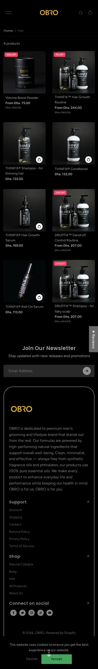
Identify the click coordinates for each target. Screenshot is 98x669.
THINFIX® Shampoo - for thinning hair (24, 170)
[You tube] (49, 612)
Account (15, 510)
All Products (18, 586)
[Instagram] (31, 612)
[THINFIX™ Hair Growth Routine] (73, 72)
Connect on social (29, 603)
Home (8, 31)
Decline (32, 659)
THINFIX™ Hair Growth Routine (72, 99)
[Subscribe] (87, 371)
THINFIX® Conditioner (71, 169)
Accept (56, 659)
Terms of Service (21, 546)
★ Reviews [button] (93, 339)
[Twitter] (22, 612)
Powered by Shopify (61, 633)
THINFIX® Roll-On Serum (24, 307)
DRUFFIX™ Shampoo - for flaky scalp (74, 308)
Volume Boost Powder (22, 98)
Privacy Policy (19, 539)
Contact (15, 524)
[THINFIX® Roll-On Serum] (24, 281)
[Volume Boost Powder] (24, 72)
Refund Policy (19, 532)
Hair (12, 579)
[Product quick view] (39, 160)
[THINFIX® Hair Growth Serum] (24, 210)
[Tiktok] (40, 612)
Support (18, 502)
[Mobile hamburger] (9, 12)
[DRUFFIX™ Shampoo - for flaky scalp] (73, 281)
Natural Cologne (21, 564)
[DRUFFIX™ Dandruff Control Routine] (73, 210)
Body (13, 572)
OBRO (39, 633)
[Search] (80, 12)
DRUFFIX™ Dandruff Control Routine (70, 237)
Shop (14, 556)
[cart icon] (89, 12)
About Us (16, 593)
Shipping (15, 517)
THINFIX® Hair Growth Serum (22, 237)
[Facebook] (13, 612)
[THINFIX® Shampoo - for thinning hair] (24, 143)
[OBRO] (49, 12)
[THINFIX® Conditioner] (73, 143)
